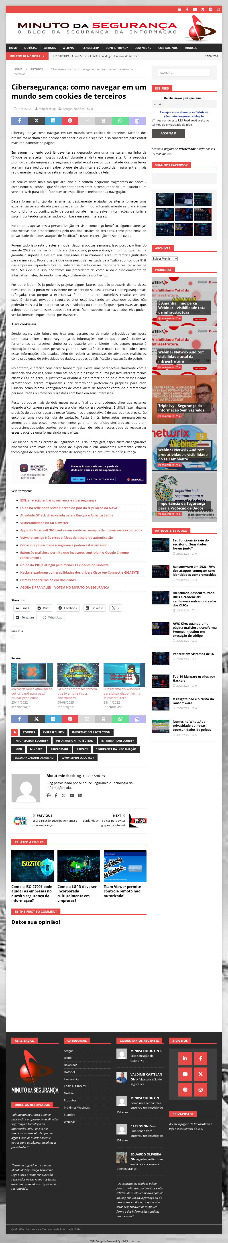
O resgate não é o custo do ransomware (193, 701)
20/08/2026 (182, 580)
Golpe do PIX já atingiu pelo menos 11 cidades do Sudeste (64, 565)
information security (31, 741)
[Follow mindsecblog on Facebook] (54, 795)
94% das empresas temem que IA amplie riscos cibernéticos (77, 693)
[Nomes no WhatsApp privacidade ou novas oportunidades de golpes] (160, 726)
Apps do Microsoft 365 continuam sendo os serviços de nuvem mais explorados (81, 530)
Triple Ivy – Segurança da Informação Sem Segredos (181, 408)
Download (143, 48)
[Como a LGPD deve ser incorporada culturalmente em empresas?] (78, 866)
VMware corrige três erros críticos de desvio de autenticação (66, 537)
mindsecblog (47, 109)
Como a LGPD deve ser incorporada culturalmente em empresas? (77, 893)
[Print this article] (103, 121)
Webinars (163, 269)
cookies (29, 732)
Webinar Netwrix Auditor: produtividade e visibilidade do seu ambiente (183, 454)
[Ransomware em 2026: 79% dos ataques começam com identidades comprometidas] (203, 214)
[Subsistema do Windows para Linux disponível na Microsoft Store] (124, 675)
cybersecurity (53, 732)
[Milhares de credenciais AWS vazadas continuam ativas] (165, 199)
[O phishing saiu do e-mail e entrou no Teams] (184, 199)
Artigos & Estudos (171, 531)
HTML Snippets (97, 1241)
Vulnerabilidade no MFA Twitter (44, 523)
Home (13, 48)
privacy (82, 749)
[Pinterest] (210, 9)
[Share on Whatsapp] (120, 121)
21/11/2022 (25, 109)
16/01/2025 (168, 514)
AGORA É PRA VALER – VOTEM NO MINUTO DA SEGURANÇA (64, 587)
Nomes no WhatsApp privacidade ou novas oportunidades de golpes (192, 725)
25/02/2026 (168, 318)
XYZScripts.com (131, 1241)
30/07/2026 (182, 735)
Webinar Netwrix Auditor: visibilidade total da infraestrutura (181, 357)
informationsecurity (117, 741)
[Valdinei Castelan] (121, 1080)
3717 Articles (95, 776)
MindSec (191, 48)
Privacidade (187, 149)
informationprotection (74, 741)
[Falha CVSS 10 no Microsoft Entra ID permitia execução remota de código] (165, 214)
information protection (91, 732)
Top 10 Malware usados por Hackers (194, 678)
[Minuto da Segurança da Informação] (114, 41)
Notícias (30, 48)
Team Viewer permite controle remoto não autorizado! (122, 891)
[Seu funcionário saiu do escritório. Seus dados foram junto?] (203, 199)
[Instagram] (218, 9)
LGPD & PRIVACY (117, 48)
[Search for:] (184, 73)
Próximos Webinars (77, 1107)
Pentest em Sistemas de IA (193, 654)
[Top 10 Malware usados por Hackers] (160, 681)
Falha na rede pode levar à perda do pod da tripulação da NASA (68, 508)
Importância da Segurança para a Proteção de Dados (181, 506)
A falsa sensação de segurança (146, 1055)
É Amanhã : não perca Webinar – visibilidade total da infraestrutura (182, 308)
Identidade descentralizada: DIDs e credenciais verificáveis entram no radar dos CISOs (194, 599)
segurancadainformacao (34, 758)
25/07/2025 (168, 465)
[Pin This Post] (70, 121)
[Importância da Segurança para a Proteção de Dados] (184, 497)
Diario (68, 1058)
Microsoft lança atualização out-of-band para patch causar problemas (31, 693)
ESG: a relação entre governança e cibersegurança (58, 500)
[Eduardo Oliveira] (121, 1160)
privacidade (60, 749)
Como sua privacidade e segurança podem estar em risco (63, 545)
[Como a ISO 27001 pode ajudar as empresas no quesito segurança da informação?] (32, 866)
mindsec (36, 749)
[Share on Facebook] (19, 121)
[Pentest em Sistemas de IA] (203, 229)
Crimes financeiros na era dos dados (48, 580)
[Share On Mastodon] (137, 121)
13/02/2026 (168, 367)
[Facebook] (187, 9)
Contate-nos (168, 48)
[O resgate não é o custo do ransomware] (160, 703)
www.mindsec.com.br (78, 758)
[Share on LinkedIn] (53, 121)
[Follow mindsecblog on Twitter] (61, 795)
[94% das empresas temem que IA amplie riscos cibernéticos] (78, 675)
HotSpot (69, 1072)
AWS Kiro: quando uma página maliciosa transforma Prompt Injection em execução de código (195, 629)
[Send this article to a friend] (86, 121)
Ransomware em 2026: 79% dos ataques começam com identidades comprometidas (194, 570)
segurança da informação (116, 749)
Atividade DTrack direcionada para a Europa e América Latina (66, 515)
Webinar (69, 48)
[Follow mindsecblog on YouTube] (70, 795)
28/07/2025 (168, 416)
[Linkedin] (179, 9)
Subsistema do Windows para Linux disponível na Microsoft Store (122, 693)
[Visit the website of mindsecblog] (49, 795)
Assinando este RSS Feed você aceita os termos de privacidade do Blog (180, 123)
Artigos (50, 48)
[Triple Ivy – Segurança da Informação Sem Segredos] (184, 399)
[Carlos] (121, 1132)
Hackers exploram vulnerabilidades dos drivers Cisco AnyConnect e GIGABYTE (79, 572)
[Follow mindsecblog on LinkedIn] (78, 795)
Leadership (90, 48)
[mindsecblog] (121, 1057)
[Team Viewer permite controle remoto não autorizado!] (125, 866)
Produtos (70, 1100)
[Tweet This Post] (36, 121)
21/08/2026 (182, 553)
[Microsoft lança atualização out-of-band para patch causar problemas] (32, 675)
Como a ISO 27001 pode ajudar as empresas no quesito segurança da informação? (31, 893)
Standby (69, 1115)
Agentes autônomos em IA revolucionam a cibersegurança (139, 1164)
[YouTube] (195, 9)
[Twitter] (203, 9)
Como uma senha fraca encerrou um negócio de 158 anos (139, 1107)
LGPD (18, 749)
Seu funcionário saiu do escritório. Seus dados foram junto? (191, 544)
